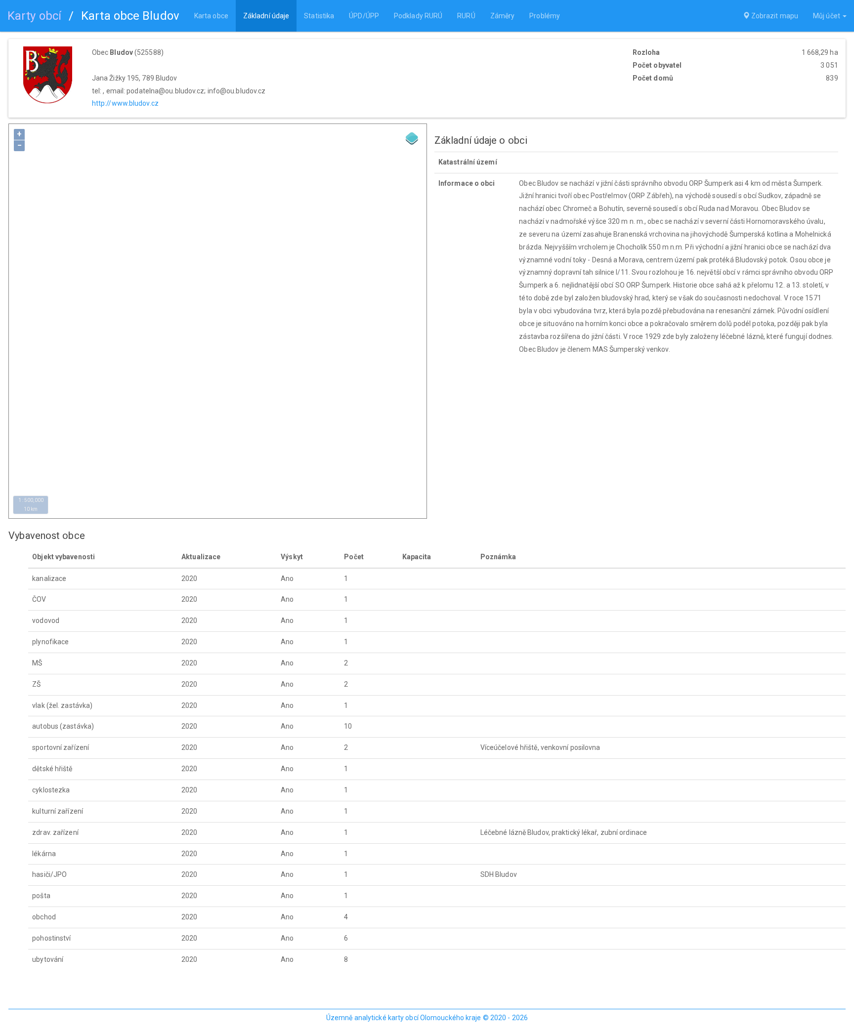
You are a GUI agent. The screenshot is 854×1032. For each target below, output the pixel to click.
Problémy (544, 16)
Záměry (502, 16)
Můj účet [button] (827, 16)
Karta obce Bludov (130, 16)
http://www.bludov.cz (125, 103)
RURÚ (466, 16)
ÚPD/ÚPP (364, 16)
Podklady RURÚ (418, 16)
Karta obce (211, 16)
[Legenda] (412, 138)
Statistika (319, 16)
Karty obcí (34, 16)
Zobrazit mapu (774, 16)
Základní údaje (266, 16)
